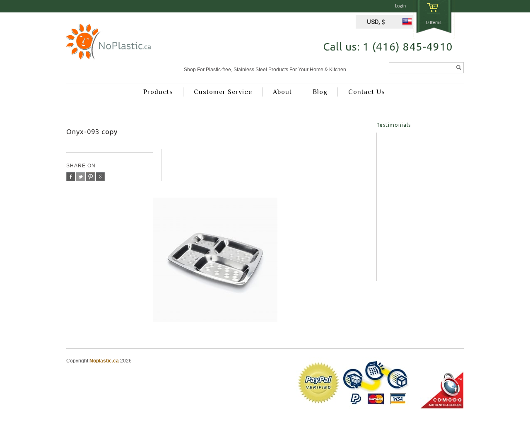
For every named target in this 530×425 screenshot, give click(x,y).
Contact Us (366, 92)
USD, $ (376, 22)
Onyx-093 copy (92, 131)
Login (400, 6)
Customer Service (223, 92)
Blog (320, 92)
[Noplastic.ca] (108, 44)
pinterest (90, 176)
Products (158, 92)
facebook (70, 176)
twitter (80, 176)
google (100, 176)
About (282, 92)
